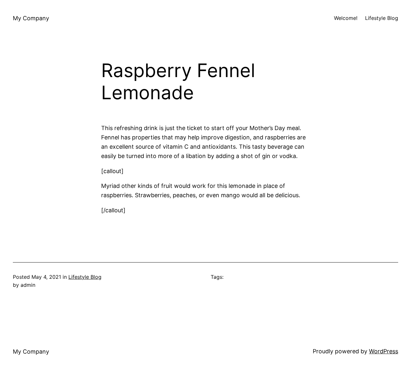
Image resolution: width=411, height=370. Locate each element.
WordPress (383, 351)
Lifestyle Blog (84, 277)
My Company (31, 18)
